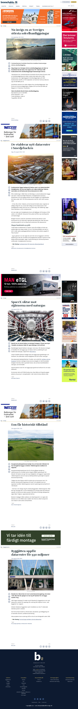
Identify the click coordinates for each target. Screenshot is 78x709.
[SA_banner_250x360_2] (69, 169)
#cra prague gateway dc (16, 623)
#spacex (18, 378)
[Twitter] (43, 699)
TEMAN (38, 6)
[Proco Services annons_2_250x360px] (69, 331)
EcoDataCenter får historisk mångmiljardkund (31, 244)
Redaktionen (14, 270)
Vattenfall (23, 688)
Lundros (37, 669)
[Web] (69, 100)
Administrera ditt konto (70, 679)
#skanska (30, 623)
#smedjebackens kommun (29, 248)
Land (69, 5)
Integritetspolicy (34, 702)
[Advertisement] (30, 108)
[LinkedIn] (40, 699)
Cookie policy (44, 702)
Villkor (39, 702)
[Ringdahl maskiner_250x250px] (69, 79)
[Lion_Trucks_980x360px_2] (31, 285)
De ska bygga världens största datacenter (30, 619)
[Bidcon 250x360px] (69, 146)
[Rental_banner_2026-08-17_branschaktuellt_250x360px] (69, 371)
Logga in (74, 2)
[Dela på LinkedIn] (9, 68)
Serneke (23, 690)
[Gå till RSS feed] (9, 71)
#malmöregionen (17, 504)
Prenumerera (66, 2)
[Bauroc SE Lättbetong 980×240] (31, 16)
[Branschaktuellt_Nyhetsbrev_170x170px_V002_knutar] (69, 40)
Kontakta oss (39, 681)
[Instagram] (38, 699)
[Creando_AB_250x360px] (69, 233)
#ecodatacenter (20, 248)
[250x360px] (69, 60)
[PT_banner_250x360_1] (69, 209)
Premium (11, 6)
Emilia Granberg (14, 120)
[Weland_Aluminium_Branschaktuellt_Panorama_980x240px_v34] (31, 131)
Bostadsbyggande (23, 686)
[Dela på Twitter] (9, 190)
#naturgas (13, 378)
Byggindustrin (6, 140)
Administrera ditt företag (54, 681)
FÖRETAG (24, 6)
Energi (4, 25)
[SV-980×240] (31, 537)
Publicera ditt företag (54, 679)
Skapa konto (70, 681)
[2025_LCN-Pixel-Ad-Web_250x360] (69, 20)
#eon (12, 504)
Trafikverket (23, 683)
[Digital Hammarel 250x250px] (69, 311)
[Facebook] (35, 699)
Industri (8, 685)
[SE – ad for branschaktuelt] (69, 351)
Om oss (39, 679)
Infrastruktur (8, 686)
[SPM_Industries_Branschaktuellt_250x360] (69, 292)
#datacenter (14, 248)
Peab (24, 685)
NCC (23, 681)
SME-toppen (23, 695)
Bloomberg (33, 351)
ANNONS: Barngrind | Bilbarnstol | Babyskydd (23, 692)
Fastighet (8, 683)
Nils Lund (13, 526)
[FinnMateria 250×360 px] (69, 123)
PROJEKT (31, 6)
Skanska (23, 679)
